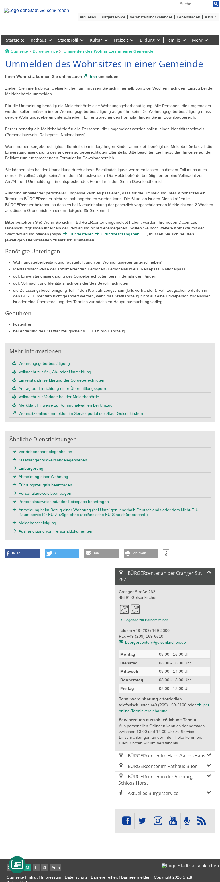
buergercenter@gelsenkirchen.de (155, 642)
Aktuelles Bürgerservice (152, 793)
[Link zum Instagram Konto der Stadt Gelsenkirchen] (158, 821)
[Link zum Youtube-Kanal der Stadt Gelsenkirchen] (173, 821)
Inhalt (33, 877)
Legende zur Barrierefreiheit (146, 620)
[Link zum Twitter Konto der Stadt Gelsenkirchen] (142, 821)
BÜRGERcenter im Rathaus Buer (162, 766)
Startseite (15, 877)
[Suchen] (216, 4)
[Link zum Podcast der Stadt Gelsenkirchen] (187, 821)
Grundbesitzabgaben (120, 234)
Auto (56, 867)
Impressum (51, 877)
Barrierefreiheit (104, 877)
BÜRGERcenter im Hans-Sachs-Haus (166, 756)
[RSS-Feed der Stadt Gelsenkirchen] (201, 821)
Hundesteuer (81, 234)
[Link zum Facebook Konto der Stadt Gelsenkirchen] (126, 821)
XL (44, 867)
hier (93, 76)
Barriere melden (135, 877)
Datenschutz (76, 877)
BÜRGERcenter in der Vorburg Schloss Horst (155, 779)
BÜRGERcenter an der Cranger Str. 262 (160, 576)
